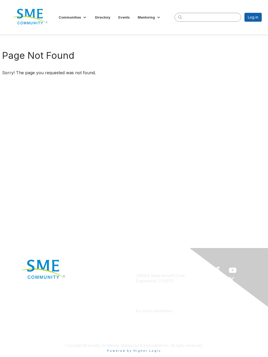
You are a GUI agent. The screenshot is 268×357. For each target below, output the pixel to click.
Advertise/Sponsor (92, 291)
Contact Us (85, 337)
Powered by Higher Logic (134, 351)
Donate (82, 275)
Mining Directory (90, 306)
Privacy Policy (88, 322)
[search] (180, 17)
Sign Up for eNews (92, 283)
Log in (253, 17)
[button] (73, 17)
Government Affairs (92, 299)
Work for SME (88, 314)
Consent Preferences (94, 330)
